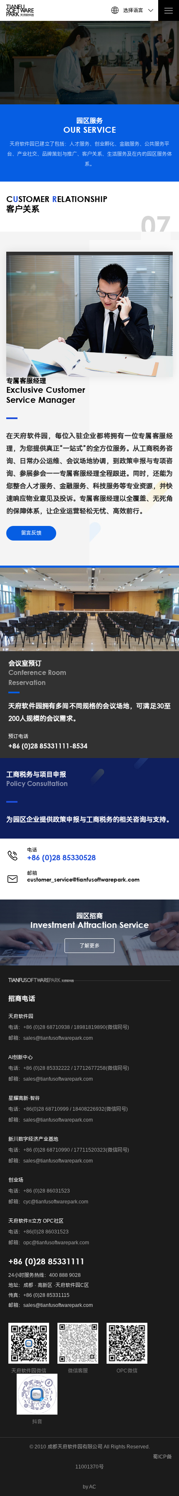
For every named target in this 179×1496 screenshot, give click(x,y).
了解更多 (89, 946)
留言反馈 (31, 533)
